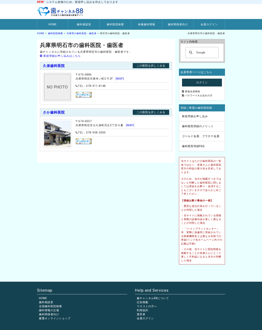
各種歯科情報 (146, 24)
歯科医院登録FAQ (193, 146)
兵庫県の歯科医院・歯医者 (81, 33)
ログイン (202, 82)
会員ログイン (209, 24)
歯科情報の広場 (49, 310)
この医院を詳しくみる (151, 65)
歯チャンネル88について (153, 298)
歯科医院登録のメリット (198, 126)
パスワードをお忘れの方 (199, 95)
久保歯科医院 (54, 66)
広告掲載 (142, 302)
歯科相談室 (84, 24)
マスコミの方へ (147, 306)
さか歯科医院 (54, 112)
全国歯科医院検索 (50, 306)
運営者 (141, 314)
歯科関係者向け (178, 24)
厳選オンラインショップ (55, 318)
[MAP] (120, 78)
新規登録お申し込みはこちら (62, 55)
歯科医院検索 (115, 24)
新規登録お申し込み (195, 116)
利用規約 (142, 310)
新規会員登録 (192, 91)
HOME (53, 24)
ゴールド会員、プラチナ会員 (200, 136)
